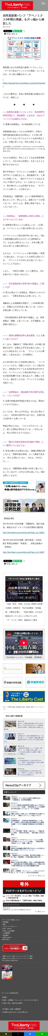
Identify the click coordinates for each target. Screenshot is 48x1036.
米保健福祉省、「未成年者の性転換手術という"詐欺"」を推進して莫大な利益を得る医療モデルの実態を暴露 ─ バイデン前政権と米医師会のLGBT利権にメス (27, 823)
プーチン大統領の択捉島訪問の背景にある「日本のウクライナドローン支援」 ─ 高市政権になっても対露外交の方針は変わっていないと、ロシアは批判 (28, 807)
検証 (23, 707)
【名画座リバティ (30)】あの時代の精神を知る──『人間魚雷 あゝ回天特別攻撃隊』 (26, 799)
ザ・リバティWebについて (11, 920)
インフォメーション (12, 904)
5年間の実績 (11, 707)
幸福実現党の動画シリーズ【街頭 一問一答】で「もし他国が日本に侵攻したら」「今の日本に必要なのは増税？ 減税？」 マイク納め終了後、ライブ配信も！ (23, 751)
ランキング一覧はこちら (37, 875)
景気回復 (19, 707)
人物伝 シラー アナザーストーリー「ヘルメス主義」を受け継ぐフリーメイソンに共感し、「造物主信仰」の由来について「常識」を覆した (28, 841)
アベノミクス (38, 707)
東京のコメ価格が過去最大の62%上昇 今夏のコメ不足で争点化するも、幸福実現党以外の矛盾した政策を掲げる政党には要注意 (23, 726)
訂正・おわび (7, 928)
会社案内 (6, 935)
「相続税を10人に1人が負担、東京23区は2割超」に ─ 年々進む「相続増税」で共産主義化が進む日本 (28, 856)
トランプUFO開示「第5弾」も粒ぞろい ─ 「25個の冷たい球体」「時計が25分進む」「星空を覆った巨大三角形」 (28, 832)
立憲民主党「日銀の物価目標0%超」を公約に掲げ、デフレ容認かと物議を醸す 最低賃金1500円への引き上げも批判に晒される (24, 738)
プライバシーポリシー (10, 926)
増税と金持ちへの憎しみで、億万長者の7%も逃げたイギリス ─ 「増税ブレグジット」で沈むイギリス (28, 814)
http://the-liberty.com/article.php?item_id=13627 (23, 552)
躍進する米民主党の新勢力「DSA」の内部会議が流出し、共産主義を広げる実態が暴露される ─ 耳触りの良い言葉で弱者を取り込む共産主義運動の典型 (28, 864)
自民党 (28, 707)
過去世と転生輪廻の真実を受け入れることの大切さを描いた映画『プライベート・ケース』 (28, 849)
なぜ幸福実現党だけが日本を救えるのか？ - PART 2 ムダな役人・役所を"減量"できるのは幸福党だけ (30, 773)
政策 (32, 707)
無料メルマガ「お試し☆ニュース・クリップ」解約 (17, 958)
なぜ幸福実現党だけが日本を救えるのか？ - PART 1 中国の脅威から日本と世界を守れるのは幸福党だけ (31, 762)
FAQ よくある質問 (8, 931)
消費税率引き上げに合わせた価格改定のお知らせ (17, 909)
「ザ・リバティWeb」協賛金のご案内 (21, 620)
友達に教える (12, 33)
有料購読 (6, 922)
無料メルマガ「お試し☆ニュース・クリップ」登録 (17, 956)
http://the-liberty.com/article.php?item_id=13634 (23, 532)
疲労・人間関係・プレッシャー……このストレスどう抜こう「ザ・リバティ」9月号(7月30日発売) (28, 872)
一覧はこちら (40, 911)
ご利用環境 (6, 933)
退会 (4, 924)
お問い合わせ (7, 937)
